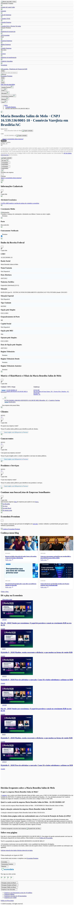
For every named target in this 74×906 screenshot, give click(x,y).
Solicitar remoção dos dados (9, 850)
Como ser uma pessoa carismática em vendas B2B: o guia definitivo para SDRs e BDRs (56, 557)
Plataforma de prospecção (8, 31)
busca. (37, 502)
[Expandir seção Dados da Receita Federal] (2, 247)
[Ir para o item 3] (4, 685)
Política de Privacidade (7, 900)
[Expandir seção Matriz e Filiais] (2, 380)
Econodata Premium (32, 858)
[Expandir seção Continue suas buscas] (2, 496)
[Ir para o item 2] (3, 685)
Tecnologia (4, 65)
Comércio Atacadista (7, 61)
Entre (2, 70)
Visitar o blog (5, 591)
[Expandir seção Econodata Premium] (2, 521)
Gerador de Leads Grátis (8, 7)
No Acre (5, 506)
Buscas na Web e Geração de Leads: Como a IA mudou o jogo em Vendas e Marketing (20, 557)
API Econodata (5, 35)
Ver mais (3, 160)
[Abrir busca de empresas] (2, 80)
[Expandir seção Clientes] (2, 419)
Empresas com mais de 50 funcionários (15, 896)
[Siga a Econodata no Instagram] (2, 879)
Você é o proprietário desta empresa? (12, 139)
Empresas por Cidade (10, 897)
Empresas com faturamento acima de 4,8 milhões (18, 892)
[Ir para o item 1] (1, 685)
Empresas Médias (9, 894)
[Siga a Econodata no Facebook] (8, 879)
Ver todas (18, 26)
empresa (4, 795)
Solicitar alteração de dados (25, 850)
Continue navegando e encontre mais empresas (14, 828)
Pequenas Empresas (6, 41)
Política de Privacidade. (46, 838)
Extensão (3, 11)
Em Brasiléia (6, 504)
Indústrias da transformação (8, 57)
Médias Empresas (6, 44)
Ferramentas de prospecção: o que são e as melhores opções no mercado (20, 584)
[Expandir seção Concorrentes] (2, 446)
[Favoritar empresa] (2, 170)
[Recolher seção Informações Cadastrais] (2, 190)
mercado (35, 524)
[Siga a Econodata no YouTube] (12, 879)
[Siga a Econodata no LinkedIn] (5, 879)
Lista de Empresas (6, 15)
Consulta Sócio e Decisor (8, 26)
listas (15, 502)
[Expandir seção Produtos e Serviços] (2, 473)
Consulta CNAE (5, 18)
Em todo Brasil (7, 508)
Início (6, 105)
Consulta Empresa (6, 22)
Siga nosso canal (7, 599)
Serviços (3, 53)
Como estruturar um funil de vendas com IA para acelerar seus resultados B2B (55, 584)
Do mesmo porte (7, 510)
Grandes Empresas (6, 48)
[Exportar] (2, 174)
